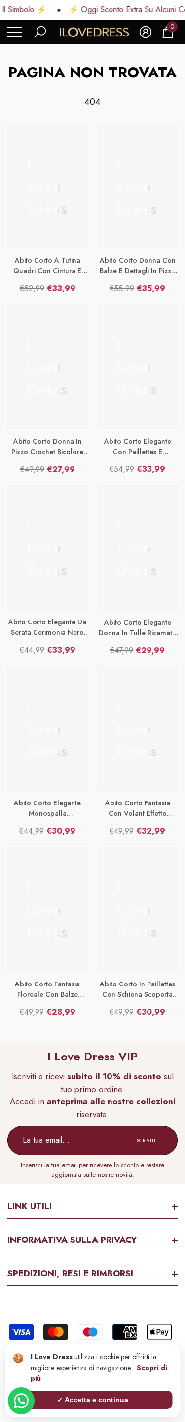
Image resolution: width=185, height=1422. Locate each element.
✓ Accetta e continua (92, 1400)
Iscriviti (145, 1140)
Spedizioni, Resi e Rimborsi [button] (70, 1273)
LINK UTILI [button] (29, 1206)
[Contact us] (21, 1400)
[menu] (14, 32)
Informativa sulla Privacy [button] (72, 1240)
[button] (40, 32)
